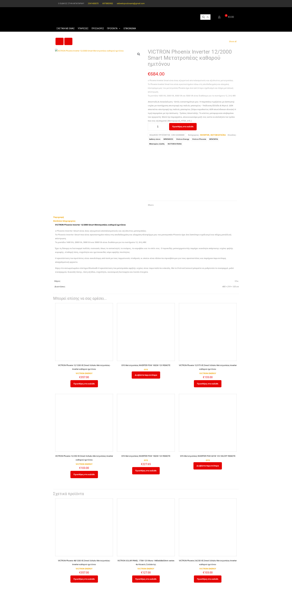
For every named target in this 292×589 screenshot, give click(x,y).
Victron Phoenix (199, 139)
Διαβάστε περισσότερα (146, 375)
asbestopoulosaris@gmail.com (131, 3)
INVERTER (204, 135)
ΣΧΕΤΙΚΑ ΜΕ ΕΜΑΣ (66, 28)
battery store (154, 139)
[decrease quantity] (151, 126)
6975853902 (107, 3)
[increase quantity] (164, 126)
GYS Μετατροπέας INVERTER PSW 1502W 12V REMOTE (145, 456)
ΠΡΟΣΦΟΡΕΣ (98, 28)
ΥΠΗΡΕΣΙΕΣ (83, 28)
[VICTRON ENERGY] (170, 174)
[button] (139, 54)
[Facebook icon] (228, 3)
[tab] (146, 217)
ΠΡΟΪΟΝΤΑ (112, 28)
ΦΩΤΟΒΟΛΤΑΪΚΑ (218, 135)
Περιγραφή (58, 217)
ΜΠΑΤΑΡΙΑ (213, 139)
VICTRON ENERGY (84, 373)
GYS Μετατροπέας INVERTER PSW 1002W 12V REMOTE (145, 365)
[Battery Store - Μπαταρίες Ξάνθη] (125, 17)
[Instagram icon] (232, 3)
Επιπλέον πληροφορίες (64, 221)
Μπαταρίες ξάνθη (156, 144)
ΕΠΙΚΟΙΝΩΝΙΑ (130, 28)
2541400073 (93, 3)
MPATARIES (168, 139)
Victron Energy (182, 139)
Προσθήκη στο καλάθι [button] (84, 384)
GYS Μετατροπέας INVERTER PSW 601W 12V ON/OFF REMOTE (207, 456)
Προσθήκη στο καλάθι (183, 126)
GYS (146, 369)
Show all (232, 41)
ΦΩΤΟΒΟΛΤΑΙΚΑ (175, 144)
